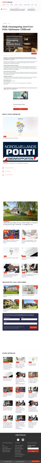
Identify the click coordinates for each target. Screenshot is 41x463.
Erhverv (11, 4)
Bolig (8, 4)
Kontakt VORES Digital (6, 450)
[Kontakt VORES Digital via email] (23, 440)
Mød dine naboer (27, 4)
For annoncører (5, 447)
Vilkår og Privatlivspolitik (6, 448)
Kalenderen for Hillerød (19, 448)
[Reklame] (20, 95)
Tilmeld (20, 109)
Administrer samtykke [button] (6, 451)
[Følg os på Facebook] (18, 440)
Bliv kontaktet (33, 327)
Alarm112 (3, 4)
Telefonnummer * (7, 317)
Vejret (36, 4)
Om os (3, 445)
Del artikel (33, 53)
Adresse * (5, 321)
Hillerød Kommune (18, 453)
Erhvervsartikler (17, 451)
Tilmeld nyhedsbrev (35, 461)
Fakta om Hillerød (18, 450)
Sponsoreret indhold (18, 456)
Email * (22, 317)
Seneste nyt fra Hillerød (19, 445)
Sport (32, 4)
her (17, 88)
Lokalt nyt (20, 4)
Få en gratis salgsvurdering (19, 454)
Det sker (16, 4)
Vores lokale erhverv (18, 447)
